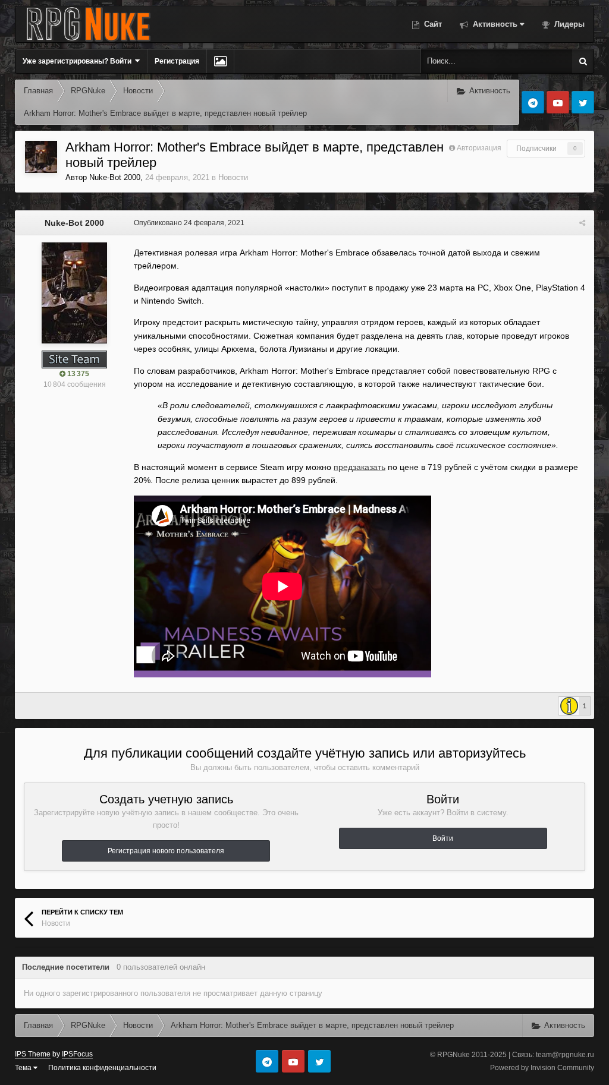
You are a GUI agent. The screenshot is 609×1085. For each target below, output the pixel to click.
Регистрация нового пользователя (166, 851)
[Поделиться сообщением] (582, 223)
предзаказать (359, 467)
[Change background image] (220, 61)
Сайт (432, 24)
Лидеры (568, 24)
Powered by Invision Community (542, 1068)
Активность (493, 24)
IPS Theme (33, 1054)
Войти (442, 838)
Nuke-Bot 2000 (114, 177)
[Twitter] (583, 102)
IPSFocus (77, 1054)
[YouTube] (558, 102)
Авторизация (479, 148)
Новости (233, 177)
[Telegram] (533, 102)
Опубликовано (189, 223)
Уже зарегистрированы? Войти (79, 61)
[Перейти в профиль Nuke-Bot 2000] (41, 157)
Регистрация (177, 61)
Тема (24, 1068)
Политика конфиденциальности (102, 1068)
